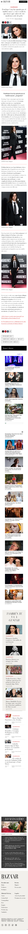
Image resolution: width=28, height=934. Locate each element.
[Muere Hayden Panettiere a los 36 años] (8, 715)
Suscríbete (23, 1)
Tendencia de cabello (10, 342)
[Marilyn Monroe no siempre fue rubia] (14, 650)
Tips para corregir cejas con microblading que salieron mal (13, 858)
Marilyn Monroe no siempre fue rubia (12, 660)
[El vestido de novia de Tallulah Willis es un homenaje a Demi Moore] (8, 756)
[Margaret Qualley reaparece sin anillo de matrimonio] (14, 629)
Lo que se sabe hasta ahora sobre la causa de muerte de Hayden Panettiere (15, 853)
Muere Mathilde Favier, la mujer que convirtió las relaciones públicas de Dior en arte (14, 704)
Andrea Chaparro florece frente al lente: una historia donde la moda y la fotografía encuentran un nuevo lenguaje (14, 839)
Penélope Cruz (7, 336)
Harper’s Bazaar (18, 18)
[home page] (6, 2)
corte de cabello (8, 339)
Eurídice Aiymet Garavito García (16, 722)
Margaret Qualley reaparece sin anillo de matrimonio (13, 640)
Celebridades (14, 7)
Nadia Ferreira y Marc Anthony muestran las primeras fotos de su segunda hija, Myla (13, 681)
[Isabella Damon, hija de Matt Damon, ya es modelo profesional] (8, 741)
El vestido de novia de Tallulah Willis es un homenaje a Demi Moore (13, 761)
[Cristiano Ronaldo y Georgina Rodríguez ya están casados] (8, 726)
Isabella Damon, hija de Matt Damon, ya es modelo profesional (12, 746)
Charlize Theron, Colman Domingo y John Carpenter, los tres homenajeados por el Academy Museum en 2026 (15, 865)
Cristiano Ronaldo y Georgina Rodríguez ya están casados (12, 732)
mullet (20, 339)
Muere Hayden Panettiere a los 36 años (13, 719)
